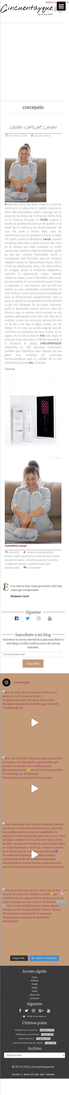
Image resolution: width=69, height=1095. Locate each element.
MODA (34, 984)
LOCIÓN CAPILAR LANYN (33, 127)
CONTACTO (34, 998)
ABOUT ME (34, 994)
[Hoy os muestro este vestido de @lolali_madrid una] (34, 854)
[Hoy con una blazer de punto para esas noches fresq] (34, 788)
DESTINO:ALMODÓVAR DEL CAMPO (28, 1043)
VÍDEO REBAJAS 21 (26, 1039)
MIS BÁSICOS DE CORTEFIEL (26, 1030)
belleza (9, 556)
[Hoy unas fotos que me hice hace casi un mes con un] (34, 920)
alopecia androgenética (40, 552)
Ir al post (17, 89)
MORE (34, 991)
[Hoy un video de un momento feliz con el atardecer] (34, 722)
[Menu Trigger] (61, 6)
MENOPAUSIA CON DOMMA (27, 1034)
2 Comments (34, 567)
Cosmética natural (36, 560)
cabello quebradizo (24, 556)
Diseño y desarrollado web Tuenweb (33, 1074)
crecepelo (52, 560)
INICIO (34, 977)
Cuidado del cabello (15, 563)
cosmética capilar (15, 560)
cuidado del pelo (36, 563)
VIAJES (34, 987)
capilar (56, 556)
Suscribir (33, 663)
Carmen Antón (42, 135)
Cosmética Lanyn (16, 545)
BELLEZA (14, 552)
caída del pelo (43, 556)
